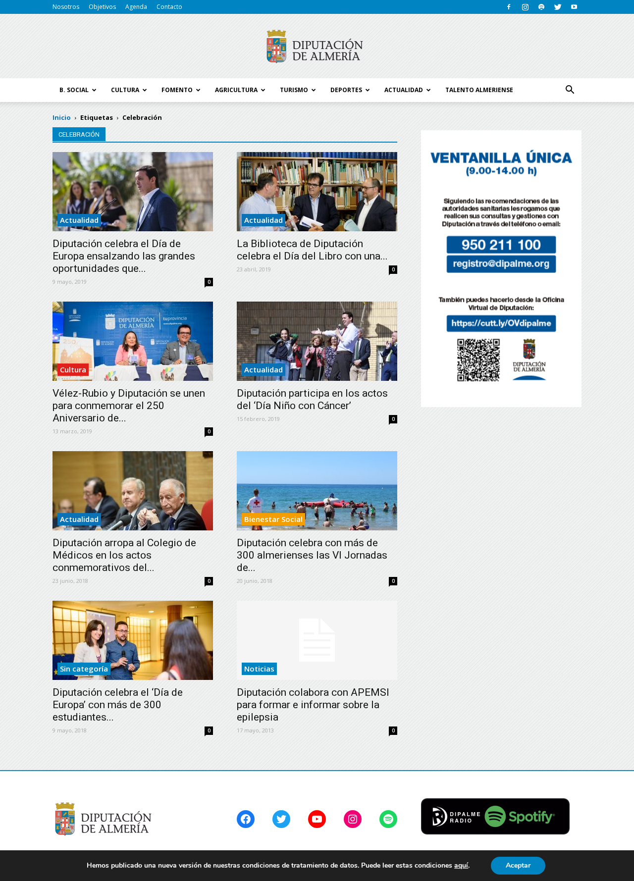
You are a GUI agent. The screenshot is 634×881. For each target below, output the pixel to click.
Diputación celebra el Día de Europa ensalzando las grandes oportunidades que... (124, 256)
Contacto (169, 6)
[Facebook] (508, 7)
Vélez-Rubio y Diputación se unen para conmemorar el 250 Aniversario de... (129, 405)
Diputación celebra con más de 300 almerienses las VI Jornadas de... (312, 555)
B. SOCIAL (74, 90)
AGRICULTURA (236, 90)
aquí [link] (461, 865)
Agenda (136, 6)
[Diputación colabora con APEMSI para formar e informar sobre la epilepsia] (317, 640)
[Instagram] (525, 7)
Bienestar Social (273, 519)
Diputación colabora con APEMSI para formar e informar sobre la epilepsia (313, 704)
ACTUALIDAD (403, 90)
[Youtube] (574, 7)
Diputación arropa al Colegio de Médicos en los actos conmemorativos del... (124, 555)
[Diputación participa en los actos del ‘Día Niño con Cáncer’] (317, 341)
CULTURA (125, 90)
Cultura (73, 369)
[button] (569, 90)
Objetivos (102, 6)
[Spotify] (541, 7)
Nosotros (66, 6)
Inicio (62, 117)
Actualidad (79, 220)
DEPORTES (346, 90)
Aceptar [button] (518, 865)
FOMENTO (177, 90)
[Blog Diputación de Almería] (317, 46)
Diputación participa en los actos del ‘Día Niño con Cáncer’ (312, 399)
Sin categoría (84, 669)
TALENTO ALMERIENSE (479, 90)
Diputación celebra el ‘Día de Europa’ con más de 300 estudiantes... (118, 704)
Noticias (259, 669)
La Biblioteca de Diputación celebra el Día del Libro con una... (312, 250)
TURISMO (294, 90)
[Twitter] (557, 7)
